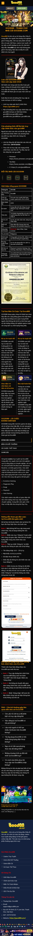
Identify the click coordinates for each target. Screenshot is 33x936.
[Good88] (16, 3)
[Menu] (2, 3)
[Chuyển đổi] (3, 714)
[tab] (16, 440)
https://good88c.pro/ (18, 918)
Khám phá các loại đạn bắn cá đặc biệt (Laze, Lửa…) (9, 805)
